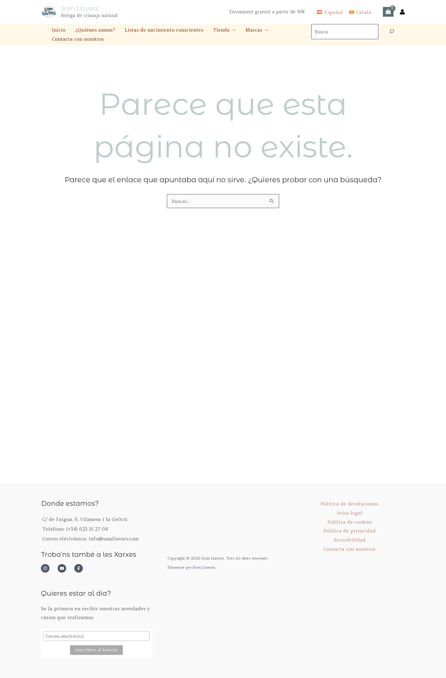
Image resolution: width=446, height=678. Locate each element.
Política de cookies (349, 522)
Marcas (253, 30)
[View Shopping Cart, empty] (388, 12)
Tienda (221, 30)
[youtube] (65, 568)
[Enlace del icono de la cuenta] (402, 12)
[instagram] (48, 568)
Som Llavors (79, 8)
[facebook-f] (80, 568)
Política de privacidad (349, 531)
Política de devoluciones (349, 504)
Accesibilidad (349, 540)
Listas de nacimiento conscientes (164, 30)
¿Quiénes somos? (95, 30)
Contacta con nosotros (78, 39)
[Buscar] (391, 31)
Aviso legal (349, 513)
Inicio (59, 30)
